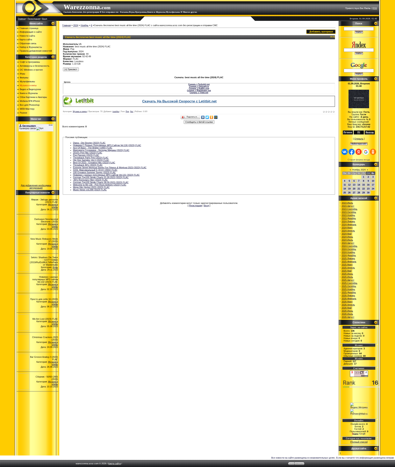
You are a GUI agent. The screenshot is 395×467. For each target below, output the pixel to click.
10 (373, 181)
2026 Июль (347, 314)
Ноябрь (84, 25)
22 (363, 188)
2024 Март (347, 227)
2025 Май (347, 271)
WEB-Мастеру (27, 109)
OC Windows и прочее (31, 70)
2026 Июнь (347, 311)
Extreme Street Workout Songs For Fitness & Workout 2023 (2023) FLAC (109, 167)
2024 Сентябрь (349, 246)
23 (368, 188)
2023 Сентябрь (349, 209)
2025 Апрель (348, 267)
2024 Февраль (349, 224)
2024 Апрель (348, 230)
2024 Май (347, 233)
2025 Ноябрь (348, 289)
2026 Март (347, 301)
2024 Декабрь (349, 255)
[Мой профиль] (348, 133)
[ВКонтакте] (203, 117)
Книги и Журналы (29, 93)
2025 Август (348, 280)
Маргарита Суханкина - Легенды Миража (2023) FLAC (101, 150)
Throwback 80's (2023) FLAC (88, 165)
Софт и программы (30, 62)
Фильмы (24, 77)
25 (344, 192)
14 (359, 185)
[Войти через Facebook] (352, 152)
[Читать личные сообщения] (359, 133)
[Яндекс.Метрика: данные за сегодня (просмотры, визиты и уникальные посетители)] (359, 405)
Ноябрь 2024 (359, 169)
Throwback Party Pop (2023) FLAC (90, 157)
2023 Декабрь (349, 218)
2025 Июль (347, 277)
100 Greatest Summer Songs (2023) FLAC (94, 172)
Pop (127, 111)
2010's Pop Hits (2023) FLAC (87, 152)
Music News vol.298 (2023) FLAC (90, 189)
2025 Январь (348, 258)
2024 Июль (347, 240)
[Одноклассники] (211, 117)
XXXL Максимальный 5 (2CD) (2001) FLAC (95, 170)
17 (373, 185)
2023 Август (348, 206)
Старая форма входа (359, 159)
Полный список (359, 442)
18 (344, 188)
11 (345, 185)
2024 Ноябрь (348, 252)
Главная (22, 18)
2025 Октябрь (349, 286)
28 (359, 192)
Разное (23, 113)
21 (359, 188)
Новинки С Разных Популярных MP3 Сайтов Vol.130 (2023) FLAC (107, 145)
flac (131, 111)
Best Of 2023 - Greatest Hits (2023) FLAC (94, 162)
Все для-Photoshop (30, 105)
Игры (22, 73)
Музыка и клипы (28, 85)
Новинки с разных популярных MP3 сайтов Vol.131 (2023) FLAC (106, 175)
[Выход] (370, 133)
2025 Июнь (347, 274)
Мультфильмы (27, 81)
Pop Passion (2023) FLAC (86, 155)
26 (349, 192)
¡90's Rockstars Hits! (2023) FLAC (90, 180)
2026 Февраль (349, 298)
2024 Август (348, 243)
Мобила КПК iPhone (30, 101)
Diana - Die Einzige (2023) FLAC (89, 143)
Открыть (358, 138)
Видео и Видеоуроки (30, 89)
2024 (75, 25)
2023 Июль (347, 203)
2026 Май (347, 308)
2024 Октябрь (349, 249)
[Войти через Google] (365, 152)
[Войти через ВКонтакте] (345, 152)
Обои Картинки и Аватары (33, 97)
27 (354, 192)
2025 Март (347, 264)
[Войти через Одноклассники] (373, 152)
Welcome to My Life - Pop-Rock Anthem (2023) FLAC (99, 185)
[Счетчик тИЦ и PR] (359, 376)
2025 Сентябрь (349, 283)
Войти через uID (359, 144)
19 (349, 188)
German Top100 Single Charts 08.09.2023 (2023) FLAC (101, 182)
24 (373, 188)
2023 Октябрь (349, 212)
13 (354, 185)
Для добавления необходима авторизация (36, 186)
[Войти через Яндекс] (359, 152)
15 (363, 185)
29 (363, 192)
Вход (44, 18)
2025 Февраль (349, 261)
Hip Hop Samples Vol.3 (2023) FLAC (91, 160)
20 (354, 188)
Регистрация (34, 18)
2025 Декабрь (349, 292)
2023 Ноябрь (348, 215)
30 (368, 192)
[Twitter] (207, 117)
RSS (374, 8)
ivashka (116, 111)
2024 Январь (348, 221)
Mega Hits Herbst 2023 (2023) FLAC (91, 187)
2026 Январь (348, 295)
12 (349, 185)
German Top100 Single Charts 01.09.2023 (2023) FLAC (101, 177)
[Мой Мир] (216, 117)
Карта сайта (114, 463)
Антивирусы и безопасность (34, 66)
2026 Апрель (348, 304)
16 (368, 185)
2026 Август (348, 317)
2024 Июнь (347, 237)
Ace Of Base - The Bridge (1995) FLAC (92, 147)
